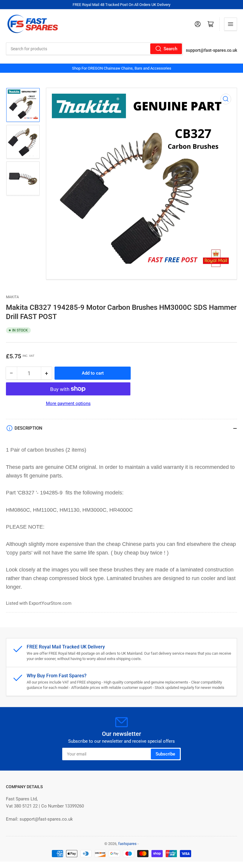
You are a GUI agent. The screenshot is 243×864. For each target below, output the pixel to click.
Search (170, 48)
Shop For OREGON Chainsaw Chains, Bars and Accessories (121, 68)
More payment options (68, 403)
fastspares (127, 843)
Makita (12, 297)
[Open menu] (230, 24)
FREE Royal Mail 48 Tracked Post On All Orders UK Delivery (121, 4)
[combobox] (94, 49)
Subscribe (165, 754)
